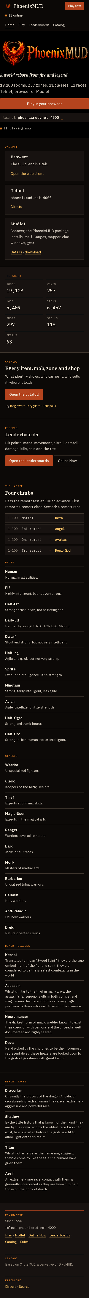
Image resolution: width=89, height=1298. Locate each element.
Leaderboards (39, 25)
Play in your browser (44, 103)
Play (21, 25)
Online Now (67, 460)
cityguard (33, 406)
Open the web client (27, 173)
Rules (24, 1242)
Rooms (10, 284)
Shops (10, 318)
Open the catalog (24, 394)
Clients (16, 206)
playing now (17, 128)
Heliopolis (49, 406)
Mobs (10, 301)
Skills (11, 335)
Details (16, 252)
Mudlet (20, 1235)
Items (51, 301)
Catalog (59, 25)
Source (24, 1287)
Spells (52, 318)
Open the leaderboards (29, 460)
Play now (74, 6)
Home (9, 25)
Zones (51, 284)
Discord (10, 1287)
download (33, 252)
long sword (17, 406)
